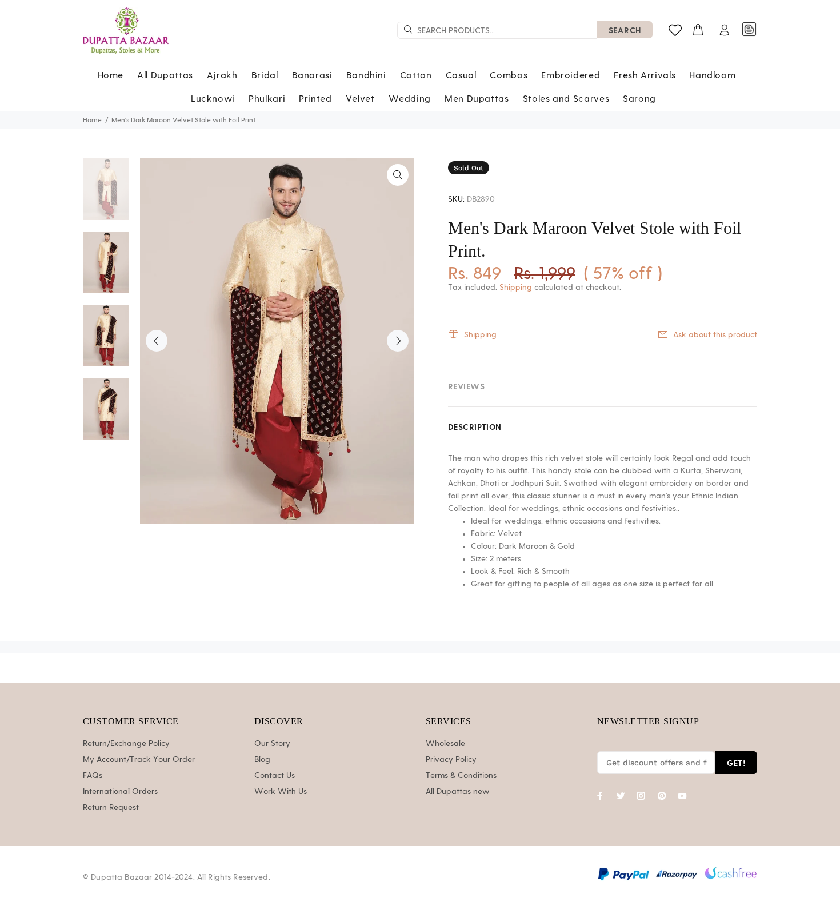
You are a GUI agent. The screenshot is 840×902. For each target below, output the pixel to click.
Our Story (272, 744)
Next (398, 341)
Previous (156, 341)
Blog (262, 760)
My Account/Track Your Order (139, 760)
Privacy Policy (451, 760)
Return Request (111, 808)
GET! (736, 763)
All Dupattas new (458, 792)
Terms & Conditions (461, 776)
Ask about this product (715, 335)
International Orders (120, 792)
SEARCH (625, 30)
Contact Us (274, 776)
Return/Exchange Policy (126, 744)
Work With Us (280, 792)
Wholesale (445, 744)
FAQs (92, 776)
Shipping (515, 288)
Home (92, 120)
